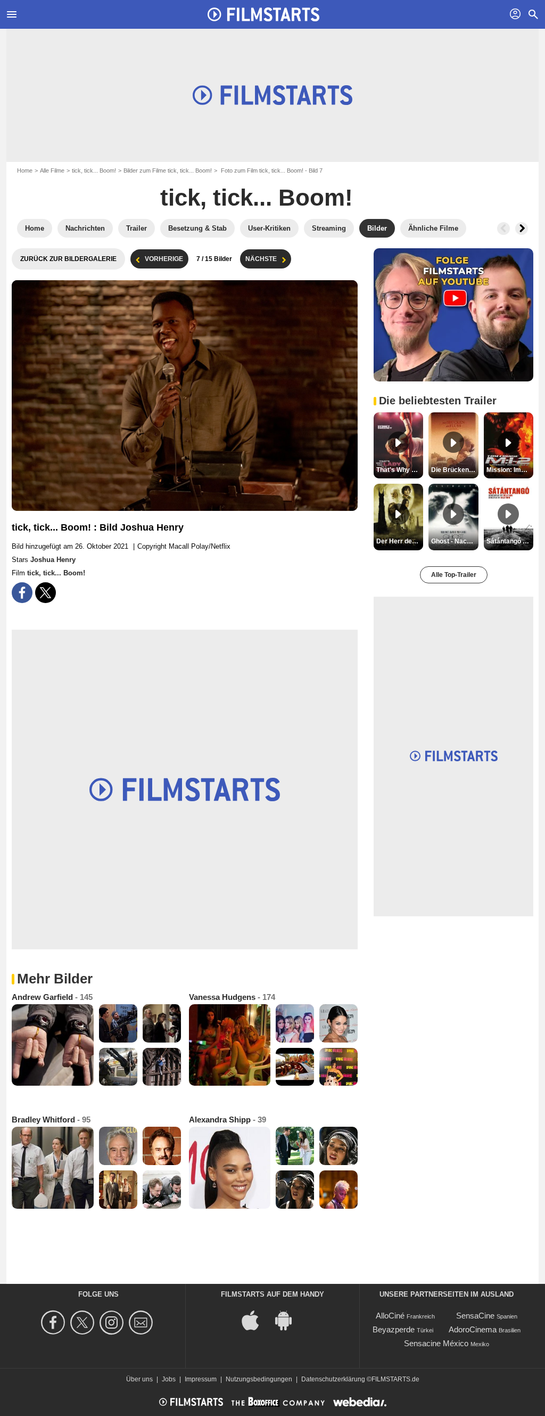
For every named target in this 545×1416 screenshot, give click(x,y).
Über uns (139, 1379)
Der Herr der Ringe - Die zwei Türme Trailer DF (399, 541)
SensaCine (475, 1315)
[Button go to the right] (521, 228)
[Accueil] (263, 14)
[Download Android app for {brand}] (289, 1319)
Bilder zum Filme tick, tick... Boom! (167, 170)
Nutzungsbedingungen (259, 1379)
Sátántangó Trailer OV (509, 541)
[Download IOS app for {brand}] (256, 1319)
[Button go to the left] (503, 228)
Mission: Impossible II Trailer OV (509, 470)
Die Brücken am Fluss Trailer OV (454, 470)
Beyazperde (394, 1329)
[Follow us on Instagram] (113, 1322)
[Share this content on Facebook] (22, 592)
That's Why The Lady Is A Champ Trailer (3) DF (399, 470)
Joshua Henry (53, 560)
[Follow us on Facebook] (54, 1322)
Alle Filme (52, 170)
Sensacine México (436, 1343)
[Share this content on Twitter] (45, 592)
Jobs (169, 1379)
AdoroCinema (473, 1329)
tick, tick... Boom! (94, 170)
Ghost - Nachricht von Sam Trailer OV (454, 541)
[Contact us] (142, 1322)
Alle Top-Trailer (453, 575)
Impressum (201, 1379)
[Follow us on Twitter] (83, 1322)
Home (24, 170)
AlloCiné (390, 1315)
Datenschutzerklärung (333, 1379)
